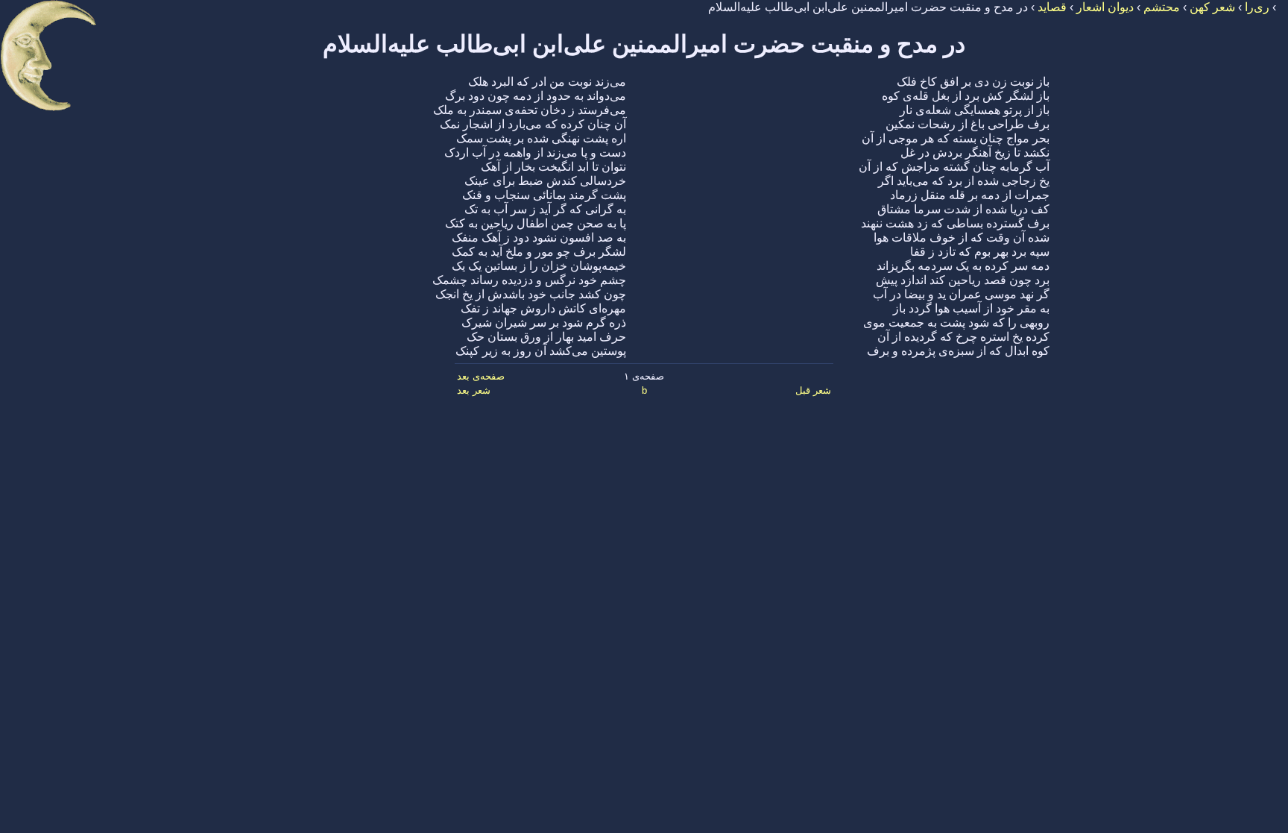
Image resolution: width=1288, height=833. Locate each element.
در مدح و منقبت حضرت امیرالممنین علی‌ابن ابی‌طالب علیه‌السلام (644, 44)
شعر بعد (473, 390)
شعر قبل (813, 390)
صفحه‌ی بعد (481, 376)
